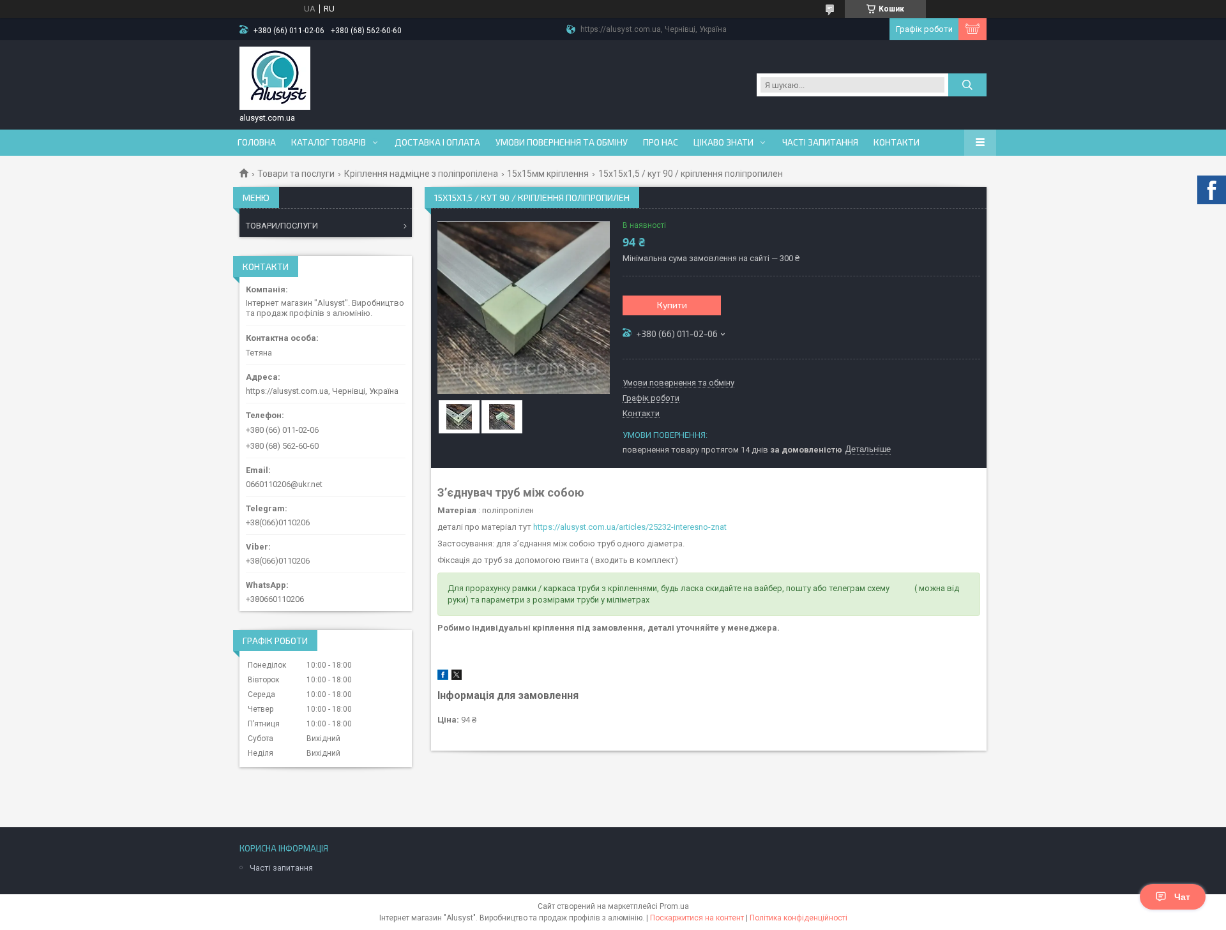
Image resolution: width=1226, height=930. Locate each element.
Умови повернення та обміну (562, 142)
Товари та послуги (296, 174)
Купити (672, 304)
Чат (1182, 897)
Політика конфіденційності (798, 917)
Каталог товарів (328, 142)
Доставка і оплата (437, 142)
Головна (257, 142)
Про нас (660, 142)
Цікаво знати (723, 142)
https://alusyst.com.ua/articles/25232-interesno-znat (630, 527)
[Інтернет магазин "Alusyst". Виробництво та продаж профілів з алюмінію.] (274, 78)
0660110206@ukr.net (284, 484)
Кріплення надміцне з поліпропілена (421, 174)
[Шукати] (967, 84)
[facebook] (442, 677)
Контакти (897, 142)
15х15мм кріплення (548, 174)
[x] (456, 677)
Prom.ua (674, 906)
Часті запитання (820, 142)
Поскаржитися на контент (697, 917)
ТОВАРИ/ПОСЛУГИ (282, 225)
